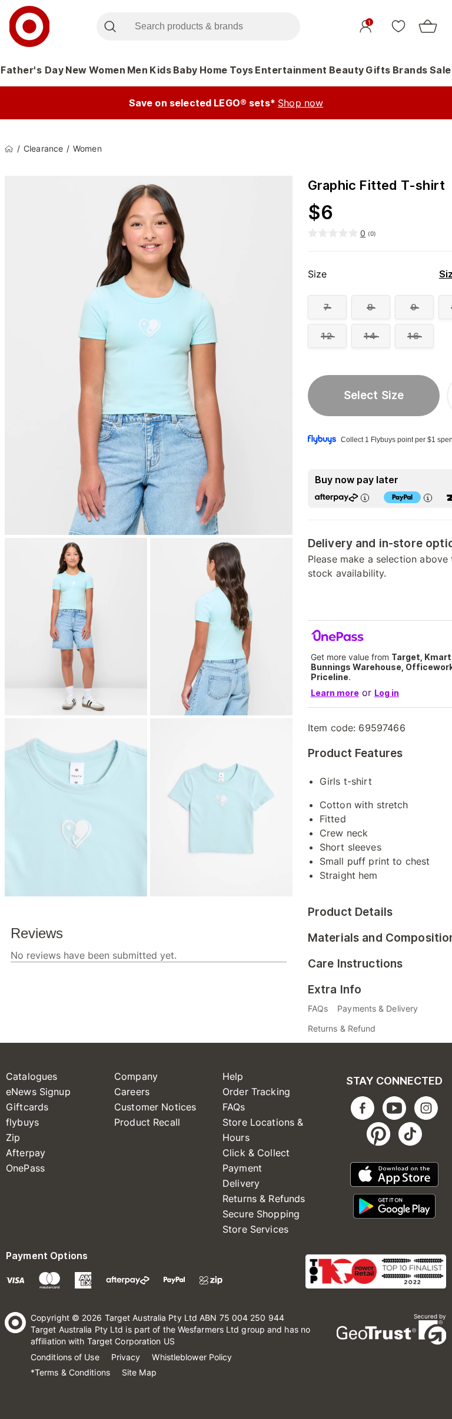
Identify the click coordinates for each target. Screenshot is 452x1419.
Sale (440, 70)
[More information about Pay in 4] (428, 497)
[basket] (428, 26)
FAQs (233, 1107)
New (76, 70)
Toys (242, 70)
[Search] (110, 26)
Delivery (241, 1183)
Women (107, 70)
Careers (131, 1091)
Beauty (346, 70)
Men (137, 70)
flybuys (22, 1122)
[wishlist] (398, 26)
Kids (160, 70)
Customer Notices (155, 1107)
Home (214, 70)
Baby (185, 70)
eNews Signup (38, 1091)
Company (136, 1076)
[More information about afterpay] (365, 497)
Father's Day (32, 70)
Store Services (255, 1229)
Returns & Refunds (263, 1198)
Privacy (126, 1357)
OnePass (25, 1168)
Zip (13, 1137)
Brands (410, 70)
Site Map (139, 1372)
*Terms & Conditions (70, 1372)
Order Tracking (256, 1091)
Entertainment (291, 70)
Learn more (335, 693)
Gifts (378, 70)
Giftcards (27, 1107)
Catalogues (32, 1076)
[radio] (327, 307)
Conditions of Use (65, 1357)
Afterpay (25, 1153)
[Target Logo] (29, 26)
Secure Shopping (261, 1214)
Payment (242, 1168)
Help (233, 1076)
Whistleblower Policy (192, 1357)
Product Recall (147, 1122)
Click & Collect (256, 1153)
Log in (386, 693)
